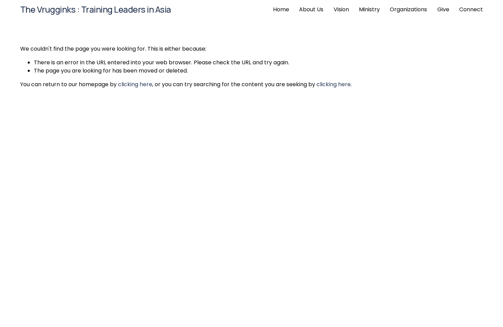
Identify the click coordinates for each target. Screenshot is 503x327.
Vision (341, 9)
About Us (311, 9)
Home (281, 9)
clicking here (135, 84)
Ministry (369, 9)
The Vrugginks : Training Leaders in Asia (95, 9)
